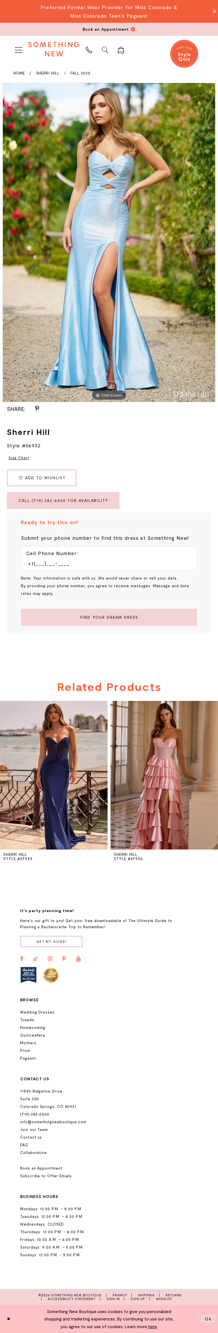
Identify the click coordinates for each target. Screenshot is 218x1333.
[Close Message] (212, 11)
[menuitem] (18, 49)
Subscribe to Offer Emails (46, 1176)
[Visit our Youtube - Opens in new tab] (78, 959)
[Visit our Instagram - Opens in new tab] (50, 959)
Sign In (113, 1299)
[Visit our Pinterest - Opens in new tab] (64, 959)
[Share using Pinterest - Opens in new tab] (37, 409)
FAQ (24, 1145)
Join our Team (34, 1129)
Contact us (31, 1137)
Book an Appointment (41, 1168)
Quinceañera (32, 1035)
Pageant (28, 1058)
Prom (25, 1050)
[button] (18, 49)
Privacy (120, 1295)
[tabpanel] (109, 242)
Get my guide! (51, 941)
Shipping (146, 1295)
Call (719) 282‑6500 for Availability (63, 500)
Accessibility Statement (71, 1299)
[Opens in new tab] (28, 974)
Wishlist (164, 1299)
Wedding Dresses (37, 1012)
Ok (208, 1318)
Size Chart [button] (19, 458)
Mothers (28, 1043)
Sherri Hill (48, 73)
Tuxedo (27, 1020)
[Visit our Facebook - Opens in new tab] (21, 959)
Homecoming (32, 1027)
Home (19, 73)
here (152, 1326)
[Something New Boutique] (53, 49)
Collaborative (33, 1152)
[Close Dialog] (8, 1319)
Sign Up (138, 1299)
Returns (174, 1295)
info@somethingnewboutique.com (53, 1122)
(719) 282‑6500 (34, 1114)
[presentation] (54, 775)
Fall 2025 (80, 73)
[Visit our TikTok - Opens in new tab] (35, 959)
